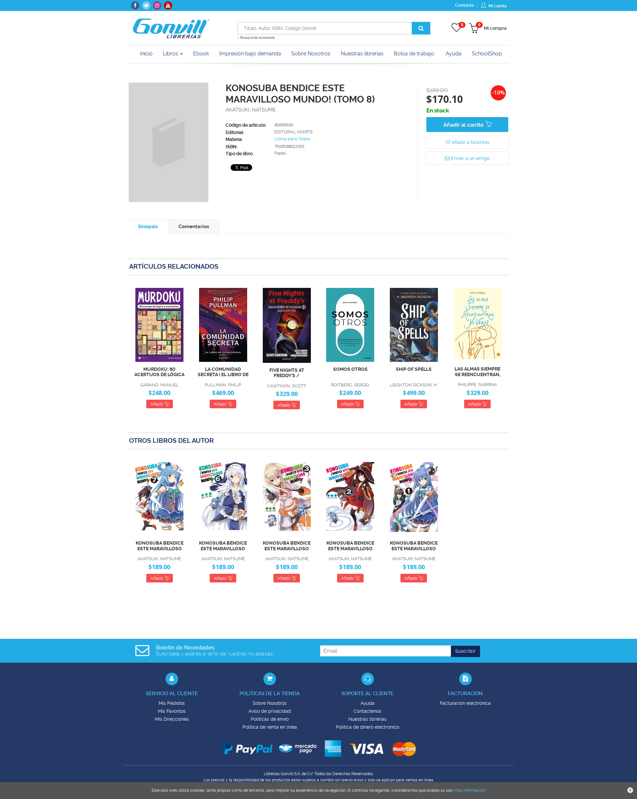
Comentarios (193, 227)
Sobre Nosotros (270, 703)
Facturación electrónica (465, 703)
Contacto (464, 5)
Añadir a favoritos (469, 142)
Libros (171, 53)
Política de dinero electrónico (367, 727)
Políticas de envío (270, 719)
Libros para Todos (292, 138)
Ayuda (368, 703)
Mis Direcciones (172, 719)
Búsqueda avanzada (257, 37)
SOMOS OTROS (350, 369)
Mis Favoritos (172, 711)
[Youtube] (168, 5)
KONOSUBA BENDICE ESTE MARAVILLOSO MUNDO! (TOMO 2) (350, 546)
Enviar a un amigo (470, 158)
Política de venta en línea (270, 727)
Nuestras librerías (367, 719)
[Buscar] (421, 28)
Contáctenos (367, 711)
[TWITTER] (146, 5)
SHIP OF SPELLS (414, 369)
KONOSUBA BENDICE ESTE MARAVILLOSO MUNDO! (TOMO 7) (159, 546)
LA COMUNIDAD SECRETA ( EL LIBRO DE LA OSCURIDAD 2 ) (223, 372)
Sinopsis (148, 227)
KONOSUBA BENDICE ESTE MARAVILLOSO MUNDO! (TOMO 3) (287, 546)
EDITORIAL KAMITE (293, 131)
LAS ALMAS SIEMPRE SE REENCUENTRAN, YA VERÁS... (477, 371)
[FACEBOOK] (135, 5)
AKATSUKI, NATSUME (251, 110)
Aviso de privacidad (269, 711)
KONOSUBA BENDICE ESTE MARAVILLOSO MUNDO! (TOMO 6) (223, 546)
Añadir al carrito (464, 125)
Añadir (157, 404)
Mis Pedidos (172, 703)
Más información (469, 790)
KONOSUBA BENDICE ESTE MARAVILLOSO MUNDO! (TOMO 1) (414, 546)
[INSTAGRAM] (157, 5)
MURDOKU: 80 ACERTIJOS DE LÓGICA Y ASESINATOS (159, 372)
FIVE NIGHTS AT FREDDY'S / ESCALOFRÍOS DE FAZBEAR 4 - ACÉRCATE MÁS (286, 373)
